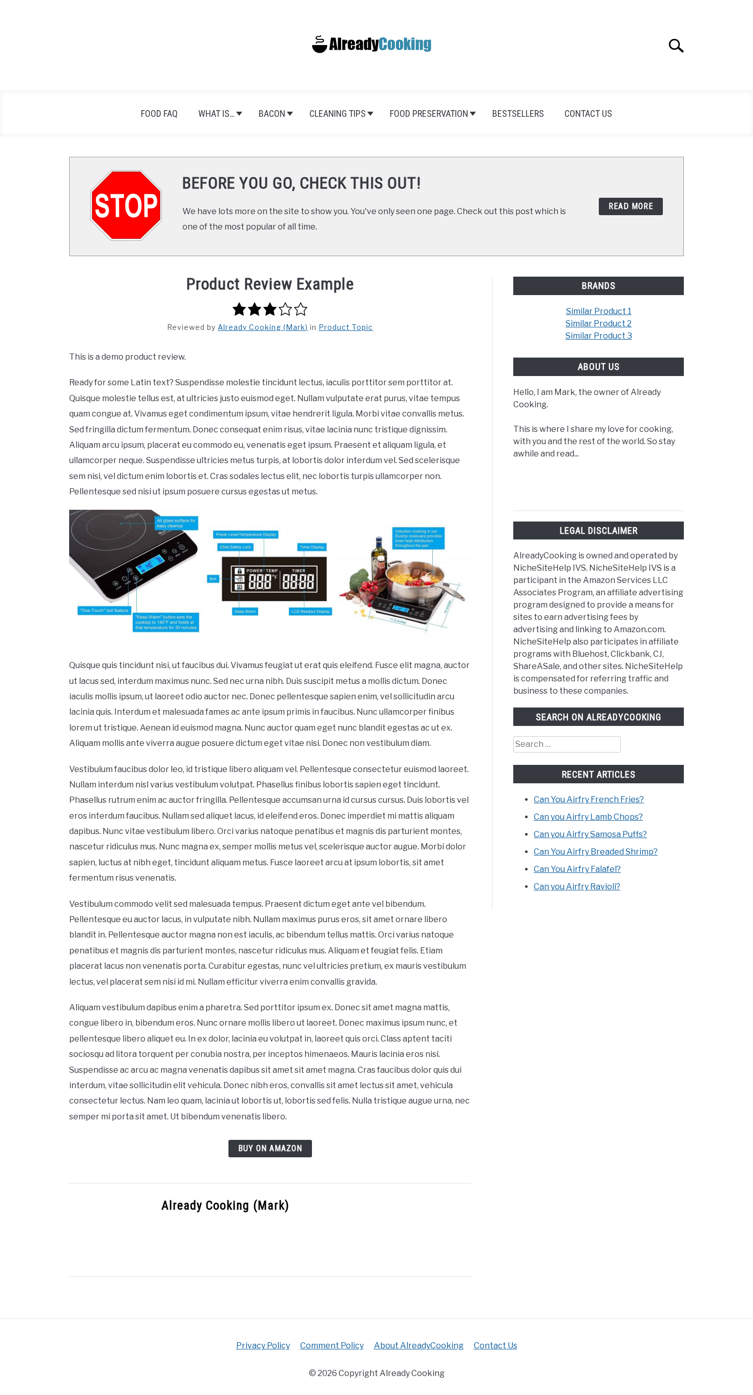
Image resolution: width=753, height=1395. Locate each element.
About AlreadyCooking (419, 1345)
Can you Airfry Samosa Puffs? (590, 834)
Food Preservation (429, 113)
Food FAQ (159, 113)
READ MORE (631, 206)
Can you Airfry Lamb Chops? (588, 817)
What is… (216, 113)
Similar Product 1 (599, 311)
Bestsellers (518, 113)
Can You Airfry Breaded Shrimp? (596, 852)
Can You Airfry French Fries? (589, 799)
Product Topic (346, 327)
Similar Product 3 (599, 336)
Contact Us (588, 113)
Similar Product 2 (599, 323)
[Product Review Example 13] (136, 577)
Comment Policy (332, 1345)
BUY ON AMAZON (270, 1148)
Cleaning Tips (337, 113)
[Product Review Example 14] (270, 577)
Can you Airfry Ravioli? (577, 886)
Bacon (272, 113)
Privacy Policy (263, 1345)
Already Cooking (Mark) (263, 327)
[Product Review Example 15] (404, 577)
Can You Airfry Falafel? (577, 869)
